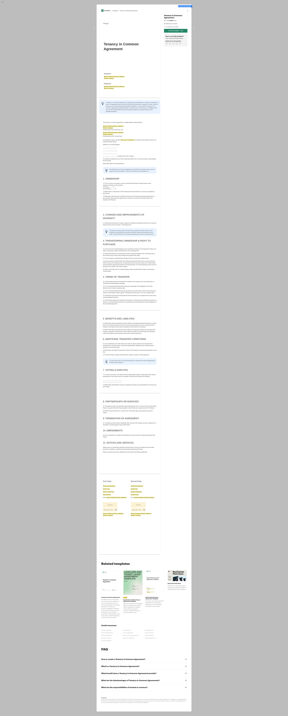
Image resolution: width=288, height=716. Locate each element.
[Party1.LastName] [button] (119, 76)
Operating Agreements (107, 632)
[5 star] (180, 43)
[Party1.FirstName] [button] (109, 76)
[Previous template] (94, 28)
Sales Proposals (127, 630)
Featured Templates (106, 630)
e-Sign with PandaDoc (185, 6)
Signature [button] (110, 505)
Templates (115, 10)
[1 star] (167, 43)
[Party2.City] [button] (134, 489)
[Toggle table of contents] (3, 2)
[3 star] (173, 43)
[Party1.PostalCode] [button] (108, 491)
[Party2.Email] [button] (134, 494)
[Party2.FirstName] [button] (109, 86)
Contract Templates (106, 640)
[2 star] (170, 43)
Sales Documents (149, 632)
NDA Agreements (149, 630)
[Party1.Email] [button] (107, 494)
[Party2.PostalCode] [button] (136, 491)
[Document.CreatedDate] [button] (127, 140)
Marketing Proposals (106, 635)
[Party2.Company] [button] (109, 88)
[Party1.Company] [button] (109, 78)
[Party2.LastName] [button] (119, 86)
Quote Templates (149, 635)
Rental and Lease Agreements (130, 635)
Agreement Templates (128, 638)
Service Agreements (128, 632)
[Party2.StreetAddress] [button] (137, 486)
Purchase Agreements (150, 638)
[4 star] (177, 43)
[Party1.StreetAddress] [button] (109, 486)
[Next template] (194, 28)
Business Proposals (106, 638)
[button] (110, 509)
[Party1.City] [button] (106, 489)
